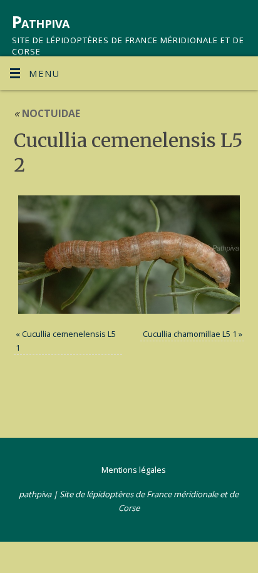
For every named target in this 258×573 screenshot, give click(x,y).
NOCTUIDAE (47, 113)
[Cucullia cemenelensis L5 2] (129, 254)
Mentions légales (133, 469)
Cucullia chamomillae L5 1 (190, 333)
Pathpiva (41, 22)
